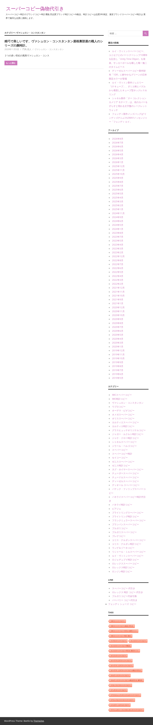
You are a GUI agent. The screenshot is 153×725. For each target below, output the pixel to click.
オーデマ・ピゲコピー (123, 410)
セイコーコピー (120, 457)
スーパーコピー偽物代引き (35, 8)
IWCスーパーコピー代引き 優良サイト (124, 631)
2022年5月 (117, 271)
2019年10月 (118, 358)
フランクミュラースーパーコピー (129, 520)
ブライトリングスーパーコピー (127, 512)
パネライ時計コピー (122, 504)
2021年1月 (117, 303)
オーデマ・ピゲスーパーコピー (121, 665)
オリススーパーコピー (123, 418)
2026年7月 (117, 142)
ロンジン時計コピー (122, 571)
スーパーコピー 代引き (123, 588)
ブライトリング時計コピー (125, 516)
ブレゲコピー (119, 535)
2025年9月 (117, 177)
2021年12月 (118, 287)
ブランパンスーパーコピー (125, 524)
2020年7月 (117, 326)
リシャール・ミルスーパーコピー (129, 551)
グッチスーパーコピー (118, 690)
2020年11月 (118, 311)
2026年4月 (117, 154)
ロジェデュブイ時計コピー (125, 559)
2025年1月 (117, 209)
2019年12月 (118, 350)
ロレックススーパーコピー (125, 563)
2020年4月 (117, 338)
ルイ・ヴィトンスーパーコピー (127, 555)
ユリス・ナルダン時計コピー (126, 543)
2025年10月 (118, 173)
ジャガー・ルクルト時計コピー (127, 434)
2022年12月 (118, 256)
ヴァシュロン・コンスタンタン (49, 49)
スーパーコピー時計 (122, 453)
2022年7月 (117, 264)
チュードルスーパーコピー (125, 477)
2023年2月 (117, 252)
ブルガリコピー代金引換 (124, 596)
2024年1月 (117, 228)
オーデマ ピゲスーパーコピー (121, 660)
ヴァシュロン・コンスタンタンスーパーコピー (126, 710)
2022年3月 (117, 279)
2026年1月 (117, 162)
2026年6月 (117, 146)
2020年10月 (118, 315)
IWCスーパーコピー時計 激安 (121, 636)
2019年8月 (117, 366)
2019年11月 (118, 354)
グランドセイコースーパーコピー (122, 700)
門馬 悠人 (26, 49)
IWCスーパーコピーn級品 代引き (122, 626)
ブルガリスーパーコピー (124, 532)
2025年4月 (117, 197)
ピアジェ (116, 508)
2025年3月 (117, 201)
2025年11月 (118, 170)
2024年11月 (118, 213)
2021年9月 (117, 299)
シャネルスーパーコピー (124, 441)
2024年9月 (117, 217)
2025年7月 (117, 185)
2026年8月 (117, 138)
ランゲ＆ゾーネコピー (123, 547)
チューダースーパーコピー (125, 473)
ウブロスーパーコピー (118, 641)
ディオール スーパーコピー (126, 485)
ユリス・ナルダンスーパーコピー (129, 540)
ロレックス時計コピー (123, 567)
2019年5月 (117, 377)
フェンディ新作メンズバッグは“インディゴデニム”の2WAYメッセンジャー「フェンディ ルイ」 (128, 117)
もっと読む (11, 63)
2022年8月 (117, 260)
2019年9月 (117, 362)
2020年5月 (117, 334)
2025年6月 (117, 189)
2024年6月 (117, 221)
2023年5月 (117, 240)
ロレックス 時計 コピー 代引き (127, 592)
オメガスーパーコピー (123, 414)
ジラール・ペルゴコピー (124, 445)
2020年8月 (117, 323)
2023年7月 (117, 236)
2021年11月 (118, 291)
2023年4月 (117, 244)
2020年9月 (117, 319)
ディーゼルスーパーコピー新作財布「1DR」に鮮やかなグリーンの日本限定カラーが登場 (128, 74)
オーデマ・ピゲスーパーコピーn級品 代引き (126, 670)
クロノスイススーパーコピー (120, 685)
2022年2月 (117, 283)
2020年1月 (117, 346)
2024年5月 (117, 224)
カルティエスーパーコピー (125, 422)
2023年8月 (117, 232)
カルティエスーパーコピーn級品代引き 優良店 (126, 680)
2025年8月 (117, 181)
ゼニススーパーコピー (123, 461)
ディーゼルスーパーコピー (125, 481)
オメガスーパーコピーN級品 (120, 646)
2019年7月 (117, 370)
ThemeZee (38, 720)
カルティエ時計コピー (123, 426)
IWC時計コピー (119, 398)
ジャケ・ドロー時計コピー (125, 437)
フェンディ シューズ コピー (122, 603)
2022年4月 (117, 275)
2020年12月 (118, 307)
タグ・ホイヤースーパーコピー (127, 469)
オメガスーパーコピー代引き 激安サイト (124, 650)
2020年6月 (117, 330)
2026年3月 (117, 158)
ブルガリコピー (120, 528)
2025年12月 (118, 166)
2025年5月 (117, 193)
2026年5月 (117, 150)
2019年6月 (117, 374)
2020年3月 (117, 342)
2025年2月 (117, 205)
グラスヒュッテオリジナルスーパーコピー (125, 695)
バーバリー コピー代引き (124, 600)
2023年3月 (117, 248)
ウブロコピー (119, 406)
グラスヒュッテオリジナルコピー (129, 430)
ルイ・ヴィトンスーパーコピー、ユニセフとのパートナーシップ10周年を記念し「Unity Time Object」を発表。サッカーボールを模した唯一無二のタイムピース (128, 59)
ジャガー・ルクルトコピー (120, 705)
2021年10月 (118, 295)
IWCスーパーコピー (122, 394)
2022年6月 (117, 268)
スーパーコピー (120, 449)
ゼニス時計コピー (121, 465)
